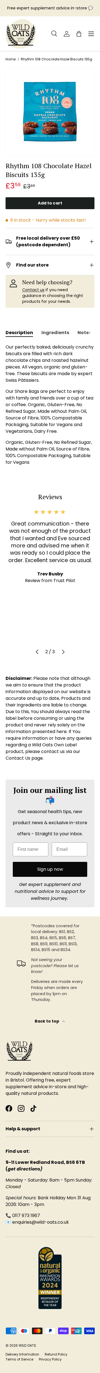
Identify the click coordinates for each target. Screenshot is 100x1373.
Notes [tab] (84, 332)
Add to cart (50, 203)
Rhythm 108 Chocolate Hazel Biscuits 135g (56, 59)
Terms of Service (19, 1359)
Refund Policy (56, 1354)
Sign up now (50, 869)
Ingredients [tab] (55, 332)
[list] (50, 112)
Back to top (47, 1021)
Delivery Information (22, 1354)
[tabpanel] (50, 405)
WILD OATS (27, 1345)
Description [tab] (19, 332)
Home (11, 59)
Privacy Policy (50, 1359)
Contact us (33, 290)
